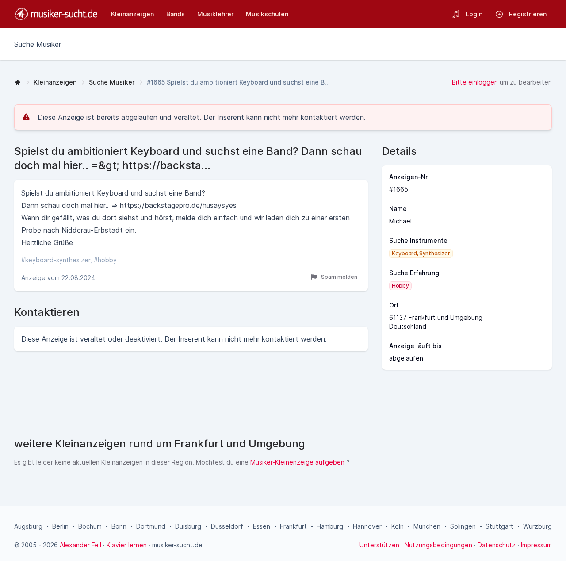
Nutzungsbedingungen (438, 545)
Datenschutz (497, 545)
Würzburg (537, 526)
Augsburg (28, 526)
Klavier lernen (127, 545)
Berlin (60, 526)
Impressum (536, 545)
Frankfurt (293, 526)
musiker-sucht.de (177, 545)
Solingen (463, 526)
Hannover (367, 526)
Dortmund (150, 526)
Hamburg (330, 526)
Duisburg (188, 526)
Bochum (90, 526)
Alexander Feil (80, 545)
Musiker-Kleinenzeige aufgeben (297, 462)
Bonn (118, 526)
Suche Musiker (111, 82)
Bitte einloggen (475, 82)
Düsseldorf (227, 526)
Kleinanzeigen (55, 82)
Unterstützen (379, 545)
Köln (397, 526)
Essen (261, 526)
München (426, 526)
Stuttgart (499, 526)
